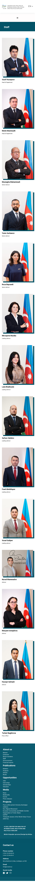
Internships (6, 782)
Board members (8, 756)
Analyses (5, 770)
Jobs (4, 781)
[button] (30, 6)
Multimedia (6, 795)
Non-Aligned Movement (10, 809)
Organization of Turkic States (12, 813)
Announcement (7, 760)
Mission (5, 752)
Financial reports (8, 762)
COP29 (5, 815)
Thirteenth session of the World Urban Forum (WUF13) (17, 818)
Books (5, 774)
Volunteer (6, 786)
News (4, 793)
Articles (5, 772)
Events (5, 797)
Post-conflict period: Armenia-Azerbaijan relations (15, 806)
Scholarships (7, 784)
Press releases (7, 799)
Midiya (30, 834)
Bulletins (5, 768)
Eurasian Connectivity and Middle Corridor (16, 811)
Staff (4, 758)
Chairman (6, 754)
